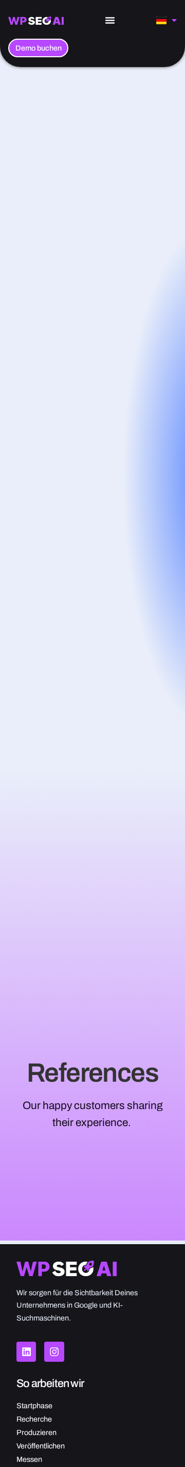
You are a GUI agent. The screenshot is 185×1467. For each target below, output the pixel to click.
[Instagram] (54, 1351)
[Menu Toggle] (110, 20)
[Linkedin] (26, 1351)
